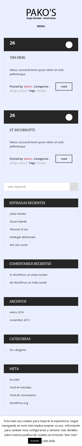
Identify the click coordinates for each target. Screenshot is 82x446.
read (64, 86)
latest (23, 90)
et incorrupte (22, 130)
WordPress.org (19, 403)
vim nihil (18, 58)
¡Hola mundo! (18, 213)
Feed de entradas (20, 387)
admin (28, 86)
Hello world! (39, 282)
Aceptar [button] (34, 440)
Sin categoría (18, 350)
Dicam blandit (18, 221)
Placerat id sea (19, 229)
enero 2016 (17, 312)
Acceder (15, 379)
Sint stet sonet (19, 245)
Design (41, 90)
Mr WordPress (18, 282)
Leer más (48, 440)
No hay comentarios (69, 44)
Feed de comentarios (23, 395)
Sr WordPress (18, 275)
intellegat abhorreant (22, 237)
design (14, 90)
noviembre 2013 (20, 320)
